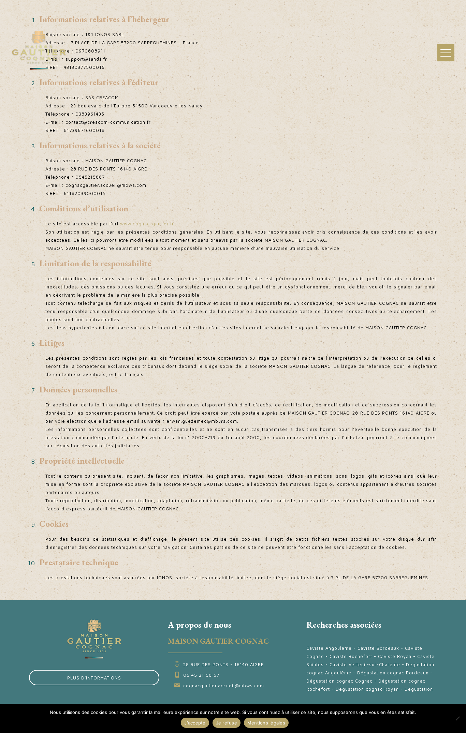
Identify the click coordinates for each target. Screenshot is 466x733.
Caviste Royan (394, 656)
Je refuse (226, 722)
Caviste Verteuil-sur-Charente (365, 664)
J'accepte (194, 722)
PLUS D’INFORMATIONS (94, 677)
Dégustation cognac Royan (367, 689)
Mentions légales (266, 722)
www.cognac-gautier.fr (147, 223)
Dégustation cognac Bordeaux (392, 672)
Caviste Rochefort (351, 656)
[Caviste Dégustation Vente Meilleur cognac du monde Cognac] (39, 50)
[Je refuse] (457, 718)
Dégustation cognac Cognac (339, 681)
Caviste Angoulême (329, 648)
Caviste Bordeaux (378, 648)
